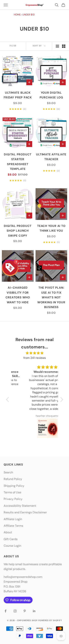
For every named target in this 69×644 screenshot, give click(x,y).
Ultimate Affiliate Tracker (51, 157)
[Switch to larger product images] (57, 46)
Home (17, 14)
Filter (13, 45)
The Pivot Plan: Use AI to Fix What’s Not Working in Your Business (51, 297)
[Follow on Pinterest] (24, 611)
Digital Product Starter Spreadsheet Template (17, 162)
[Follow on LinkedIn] (34, 611)
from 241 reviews (34, 358)
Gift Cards (10, 539)
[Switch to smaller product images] (63, 46)
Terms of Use (12, 492)
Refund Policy (13, 479)
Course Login (12, 546)
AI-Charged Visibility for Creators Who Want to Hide (18, 295)
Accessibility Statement (20, 506)
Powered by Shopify (50, 620)
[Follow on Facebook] (5, 611)
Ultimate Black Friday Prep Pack (18, 95)
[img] (34, 353)
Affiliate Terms (13, 526)
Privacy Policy (13, 499)
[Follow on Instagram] (15, 611)
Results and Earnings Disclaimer (25, 512)
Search (8, 472)
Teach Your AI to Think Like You (51, 228)
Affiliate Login (13, 519)
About (8, 532)
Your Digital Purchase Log (51, 95)
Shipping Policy (14, 486)
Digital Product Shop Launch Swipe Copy (17, 231)
